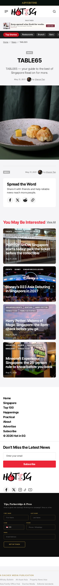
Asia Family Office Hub (10, 584)
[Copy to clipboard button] (33, 200)
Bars (51, 34)
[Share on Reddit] (25, 200)
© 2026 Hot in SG (14, 435)
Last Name (34, 513)
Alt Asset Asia (22, 579)
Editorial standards (45, 584)
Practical (9, 417)
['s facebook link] (6, 490)
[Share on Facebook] (10, 200)
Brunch (41, 34)
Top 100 (8, 407)
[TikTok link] (25, 490)
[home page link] (23, 11)
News (13, 42)
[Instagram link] (20, 490)
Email (6, 532)
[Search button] (54, 11)
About (7, 421)
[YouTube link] (30, 490)
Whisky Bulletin (7, 579)
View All (51, 222)
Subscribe (9, 431)
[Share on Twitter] (17, 200)
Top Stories (11, 34)
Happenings (11, 412)
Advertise (29, 3)
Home (5, 42)
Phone (28, 523)
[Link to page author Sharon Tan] (29, 79)
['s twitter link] (14, 490)
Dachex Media (28, 584)
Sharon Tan (40, 79)
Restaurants (27, 34)
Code (5, 523)
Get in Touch (14, 544)
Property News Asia (38, 579)
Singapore (9, 403)
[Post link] (29, 246)
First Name (7, 513)
